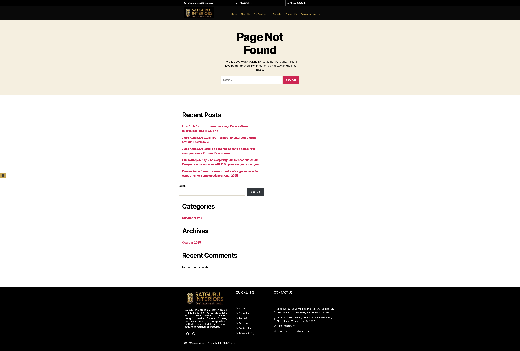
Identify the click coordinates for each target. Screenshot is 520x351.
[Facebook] (187, 333)
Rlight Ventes (229, 343)
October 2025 (191, 242)
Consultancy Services (311, 14)
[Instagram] (193, 333)
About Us (245, 14)
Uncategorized (192, 218)
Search (182, 185)
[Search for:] (251, 80)
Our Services (260, 14)
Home (234, 14)
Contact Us (291, 14)
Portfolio (277, 14)
